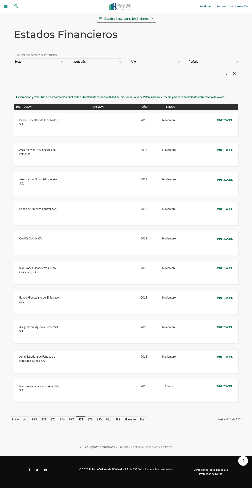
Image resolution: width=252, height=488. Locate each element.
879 (90, 419)
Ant (25, 419)
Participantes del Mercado (99, 447)
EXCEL (228, 120)
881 (108, 419)
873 (34, 419)
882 (117, 419)
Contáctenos (201, 470)
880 (99, 419)
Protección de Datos (210, 474)
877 (71, 419)
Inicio (15, 419)
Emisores (124, 447)
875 (53, 419)
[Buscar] (225, 73)
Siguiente (130, 419)
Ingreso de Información (232, 6)
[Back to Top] (243, 461)
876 (62, 419)
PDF (220, 120)
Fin (142, 419)
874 (43, 419)
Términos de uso (219, 470)
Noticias (205, 6)
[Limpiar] (234, 73)
